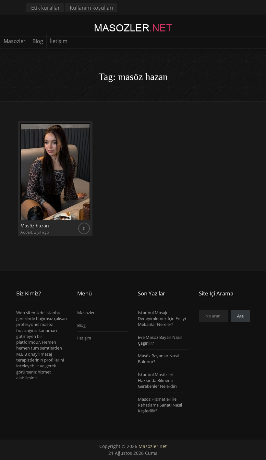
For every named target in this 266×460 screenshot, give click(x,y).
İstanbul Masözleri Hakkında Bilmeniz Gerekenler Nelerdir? (157, 380)
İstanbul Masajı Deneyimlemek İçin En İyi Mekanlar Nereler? (162, 319)
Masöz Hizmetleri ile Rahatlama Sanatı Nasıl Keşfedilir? (160, 405)
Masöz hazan (34, 226)
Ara (240, 316)
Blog (37, 41)
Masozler (15, 41)
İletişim (58, 41)
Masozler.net (153, 446)
